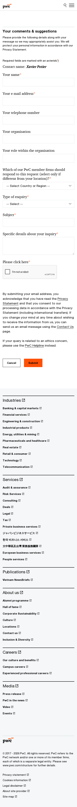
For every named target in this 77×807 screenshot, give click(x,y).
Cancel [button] (11, 362)
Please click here (16, 262)
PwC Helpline (34, 345)
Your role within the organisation (28, 150)
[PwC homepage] (7, 5)
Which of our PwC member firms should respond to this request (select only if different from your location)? (34, 174)
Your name (12, 74)
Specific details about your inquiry (30, 234)
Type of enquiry (16, 197)
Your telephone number (21, 113)
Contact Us (65, 327)
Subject (9, 215)
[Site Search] (65, 5)
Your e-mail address (19, 93)
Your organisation (16, 131)
